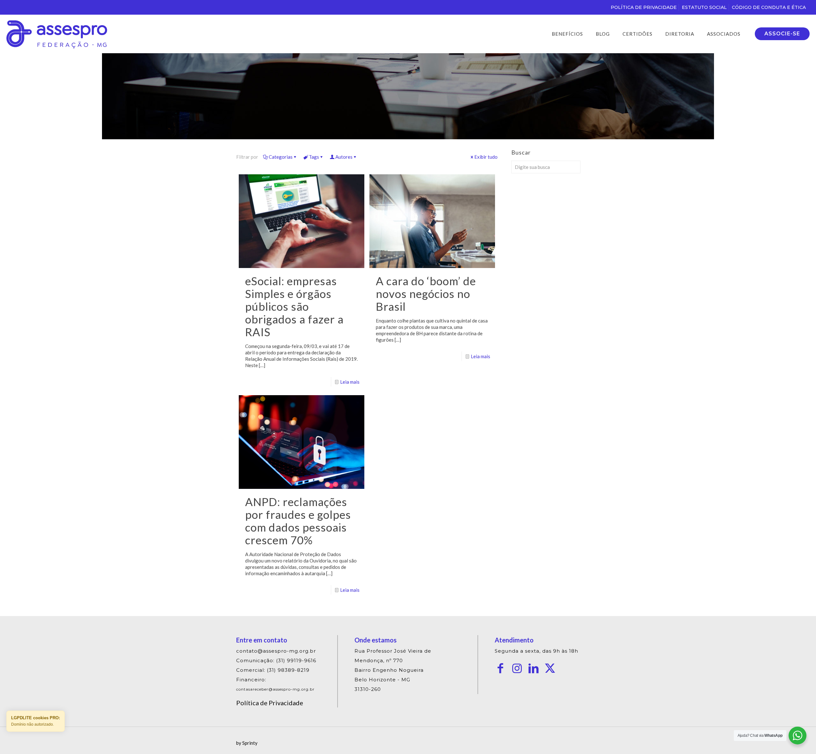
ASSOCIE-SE (782, 34)
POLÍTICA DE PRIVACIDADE (644, 7)
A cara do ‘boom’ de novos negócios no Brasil (426, 293)
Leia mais (350, 382)
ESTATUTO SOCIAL (704, 7)
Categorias (281, 157)
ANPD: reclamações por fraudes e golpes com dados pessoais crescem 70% (298, 521)
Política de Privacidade (269, 703)
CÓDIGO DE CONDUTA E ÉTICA (769, 7)
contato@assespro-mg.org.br (276, 651)
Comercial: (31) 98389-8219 (273, 670)
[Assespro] (56, 34)
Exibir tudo (486, 157)
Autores (344, 157)
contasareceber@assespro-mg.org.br (275, 689)
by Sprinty (247, 743)
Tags (314, 157)
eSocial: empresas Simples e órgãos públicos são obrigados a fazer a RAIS (294, 306)
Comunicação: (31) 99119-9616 (276, 660)
